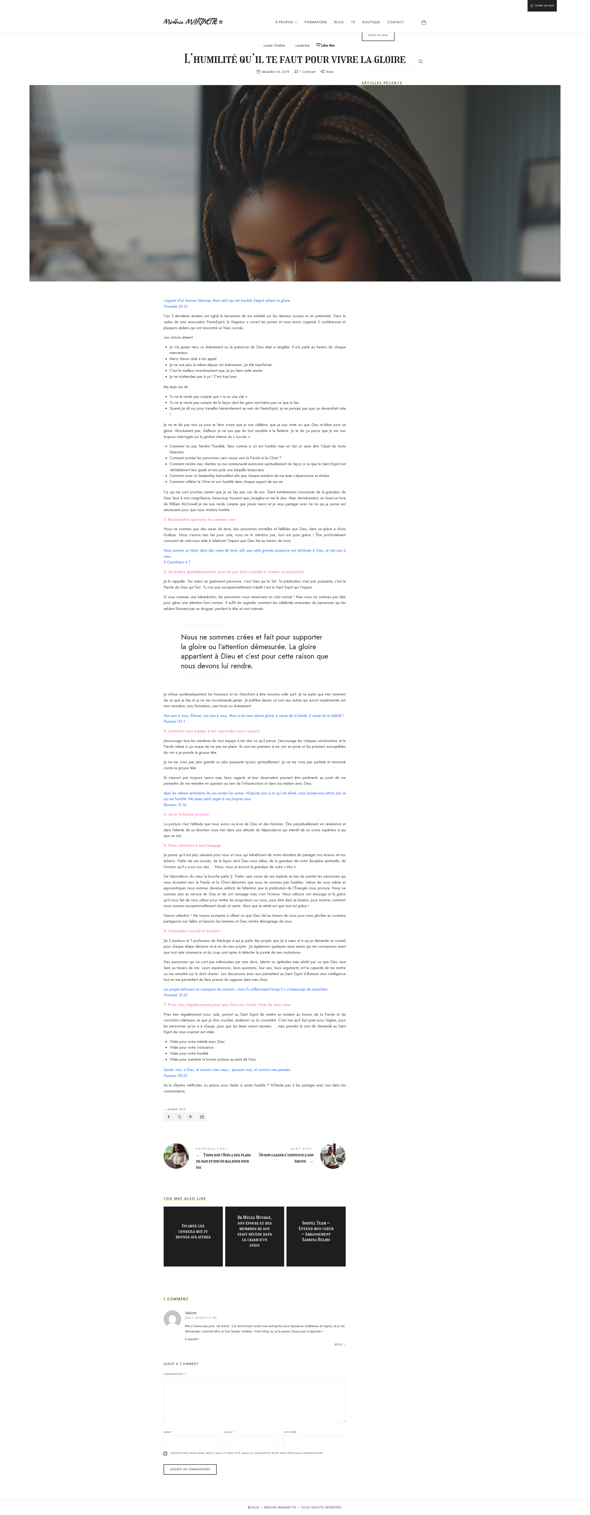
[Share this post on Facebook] (169, 1117)
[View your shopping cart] (424, 22)
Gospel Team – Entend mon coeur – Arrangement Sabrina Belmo (316, 1231)
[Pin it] (191, 1117)
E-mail (229, 1432)
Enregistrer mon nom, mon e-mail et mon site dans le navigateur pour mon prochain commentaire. (247, 1453)
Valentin (191, 1313)
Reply (339, 1345)
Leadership (302, 45)
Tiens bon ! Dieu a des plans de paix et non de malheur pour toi (209, 1159)
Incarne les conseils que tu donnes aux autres (193, 1231)
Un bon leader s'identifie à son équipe (300, 1156)
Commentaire (175, 1374)
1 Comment (307, 71)
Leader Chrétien (274, 45)
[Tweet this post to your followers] (180, 1117)
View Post (193, 1245)
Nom (168, 1432)
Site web (290, 1432)
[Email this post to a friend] (202, 1117)
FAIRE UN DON (544, 5)
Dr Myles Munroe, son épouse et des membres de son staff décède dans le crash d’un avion (254, 1231)
